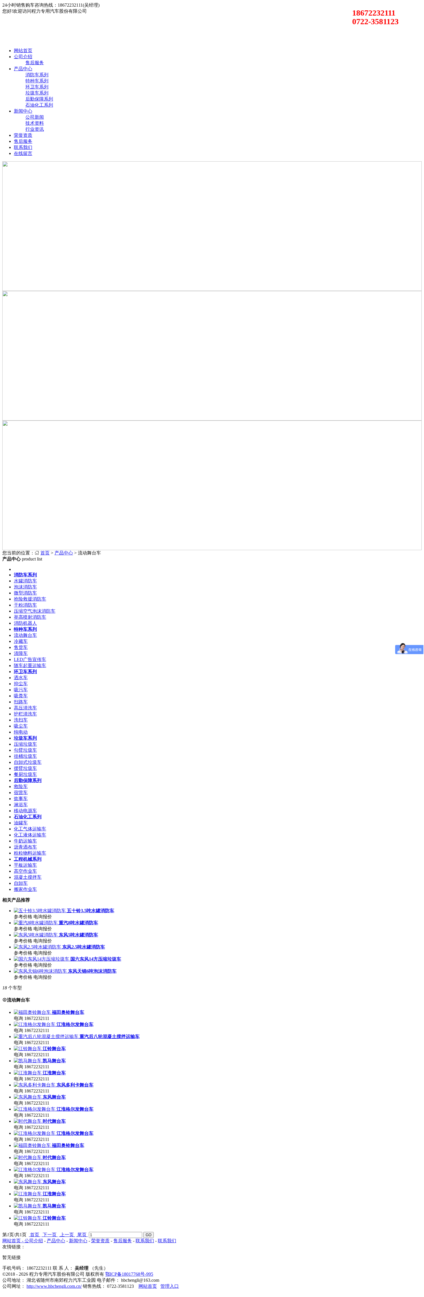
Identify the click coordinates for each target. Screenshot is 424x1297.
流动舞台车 (25, 635)
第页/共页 (14, 1234)
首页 (45, 552)
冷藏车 (21, 641)
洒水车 (21, 677)
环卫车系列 (36, 86)
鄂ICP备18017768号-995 (129, 1274)
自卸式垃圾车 (28, 762)
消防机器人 (25, 623)
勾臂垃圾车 (25, 750)
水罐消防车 (25, 580)
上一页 (67, 1234)
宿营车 (21, 792)
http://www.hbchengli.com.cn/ (54, 1286)
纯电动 (21, 732)
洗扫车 (21, 719)
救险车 (21, 786)
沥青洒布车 (25, 847)
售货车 (21, 647)
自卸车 (21, 883)
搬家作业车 (25, 889)
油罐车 (21, 822)
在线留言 (23, 153)
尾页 (82, 1234)
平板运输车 (25, 865)
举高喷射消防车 (30, 617)
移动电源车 (25, 810)
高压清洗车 (25, 707)
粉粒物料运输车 (30, 853)
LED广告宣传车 (30, 659)
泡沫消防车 (25, 586)
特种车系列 (36, 80)
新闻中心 (23, 111)
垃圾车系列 (36, 92)
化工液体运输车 (30, 834)
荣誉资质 (23, 135)
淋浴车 (21, 804)
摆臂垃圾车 (25, 768)
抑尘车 (21, 683)
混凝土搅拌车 (28, 877)
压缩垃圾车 (25, 744)
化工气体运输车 (30, 828)
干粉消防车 (25, 605)
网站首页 (23, 50)
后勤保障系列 (39, 98)
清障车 (21, 653)
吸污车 (21, 689)
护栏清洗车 (25, 713)
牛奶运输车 (25, 840)
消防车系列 (36, 74)
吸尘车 (21, 726)
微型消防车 (25, 592)
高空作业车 (25, 871)
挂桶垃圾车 (25, 756)
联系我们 (23, 147)
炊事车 (21, 798)
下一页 (50, 1234)
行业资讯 (34, 129)
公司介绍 (23, 56)
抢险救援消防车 (30, 599)
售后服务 (34, 62)
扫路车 (21, 701)
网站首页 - (13, 1240)
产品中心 (23, 68)
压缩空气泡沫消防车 (34, 611)
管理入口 (169, 1286)
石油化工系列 (39, 105)
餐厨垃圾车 (25, 774)
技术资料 (34, 123)
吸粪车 (21, 695)
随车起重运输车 (30, 665)
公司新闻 (34, 117)
